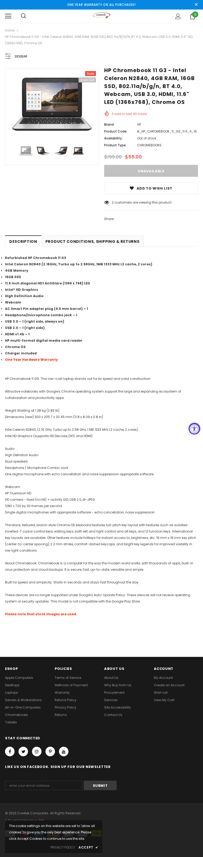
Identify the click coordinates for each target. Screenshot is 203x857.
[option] (52, 104)
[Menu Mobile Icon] (8, 16)
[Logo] (101, 15)
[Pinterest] (50, 751)
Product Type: (115, 145)
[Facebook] (10, 751)
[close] (196, 4)
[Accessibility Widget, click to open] (194, 428)
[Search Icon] (23, 16)
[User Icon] (178, 16)
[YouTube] (63, 751)
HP (139, 124)
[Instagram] (36, 751)
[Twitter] (23, 751)
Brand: (109, 124)
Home (10, 30)
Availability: (113, 138)
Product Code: (115, 131)
